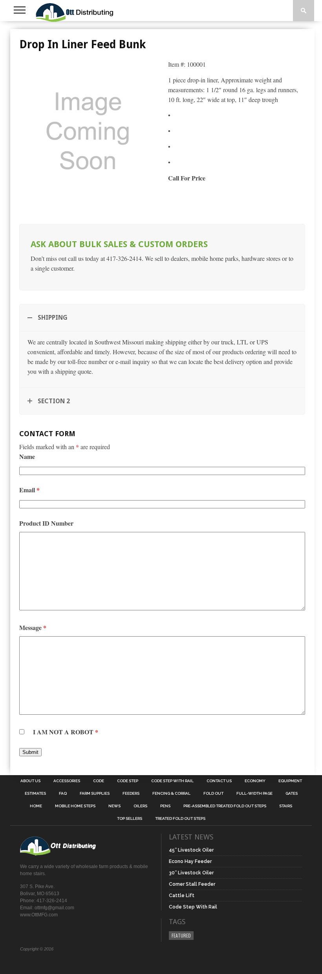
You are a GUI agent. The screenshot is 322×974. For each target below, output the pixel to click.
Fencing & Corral (171, 794)
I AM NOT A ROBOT (65, 731)
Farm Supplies (95, 794)
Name (27, 456)
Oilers (140, 806)
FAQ (63, 794)
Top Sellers (129, 819)
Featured (181, 935)
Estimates (35, 794)
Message (32, 627)
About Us (30, 781)
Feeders (131, 794)
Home (36, 806)
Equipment (290, 781)
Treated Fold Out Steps (180, 819)
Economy (255, 781)
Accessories (66, 781)
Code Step (127, 781)
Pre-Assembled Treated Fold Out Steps (224, 806)
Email (29, 489)
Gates (291, 794)
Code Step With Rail (172, 781)
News (114, 806)
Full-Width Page (254, 794)
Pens (165, 806)
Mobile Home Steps (75, 806)
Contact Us (219, 781)
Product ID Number (46, 523)
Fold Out (213, 794)
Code (98, 781)
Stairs (285, 806)
